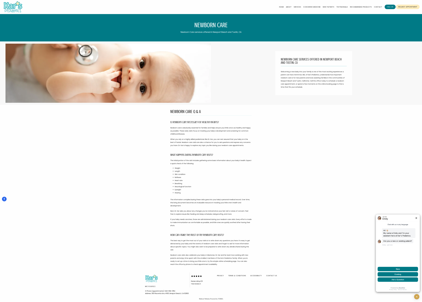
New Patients (328, 7)
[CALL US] (390, 9)
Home (281, 7)
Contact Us (271, 276)
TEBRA (220, 299)
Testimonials (342, 7)
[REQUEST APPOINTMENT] (408, 9)
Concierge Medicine (312, 7)
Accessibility (256, 276)
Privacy (220, 276)
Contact (378, 7)
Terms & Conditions (237, 276)
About (289, 7)
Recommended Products (361, 7)
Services (297, 7)
